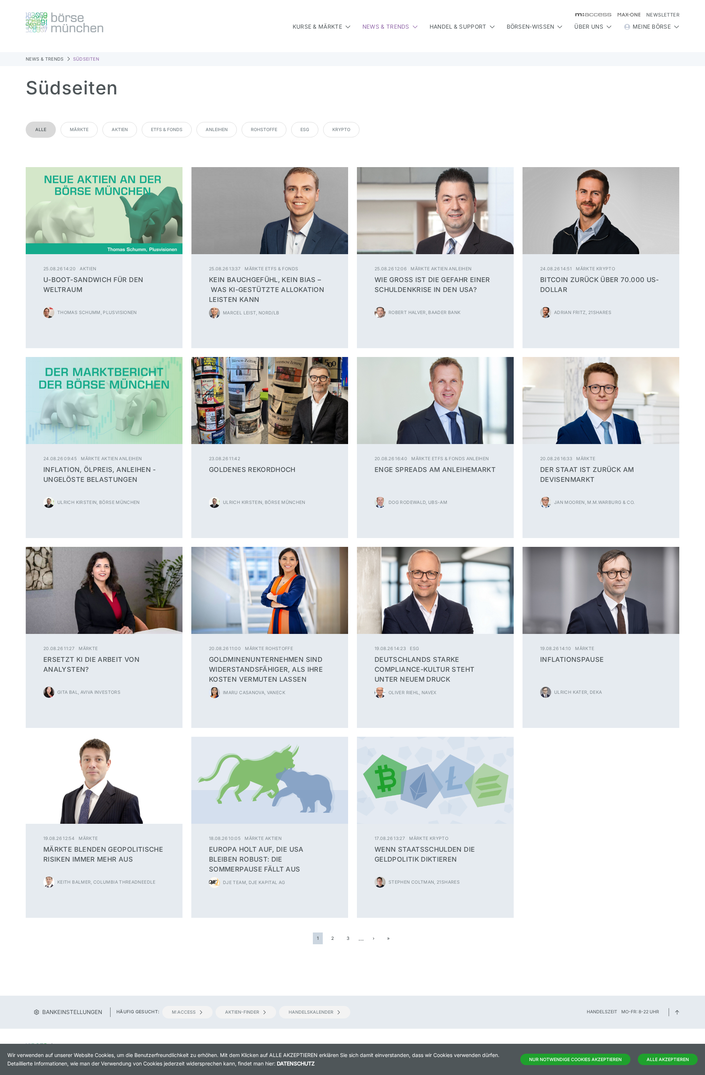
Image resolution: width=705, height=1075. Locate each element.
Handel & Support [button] (458, 26)
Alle (40, 129)
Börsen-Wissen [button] (530, 26)
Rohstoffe (264, 129)
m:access (184, 1012)
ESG (304, 129)
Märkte (79, 129)
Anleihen (217, 129)
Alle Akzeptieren (668, 1059)
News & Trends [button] (385, 26)
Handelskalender (311, 1012)
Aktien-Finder (242, 1012)
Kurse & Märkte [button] (317, 26)
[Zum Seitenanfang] (677, 1011)
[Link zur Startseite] (104, 22)
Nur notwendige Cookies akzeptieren (575, 1059)
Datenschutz (296, 1063)
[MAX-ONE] (625, 15)
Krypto (341, 129)
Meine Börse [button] (652, 26)
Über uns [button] (588, 26)
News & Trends (45, 59)
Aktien (120, 129)
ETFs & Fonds (166, 129)
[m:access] (590, 15)
